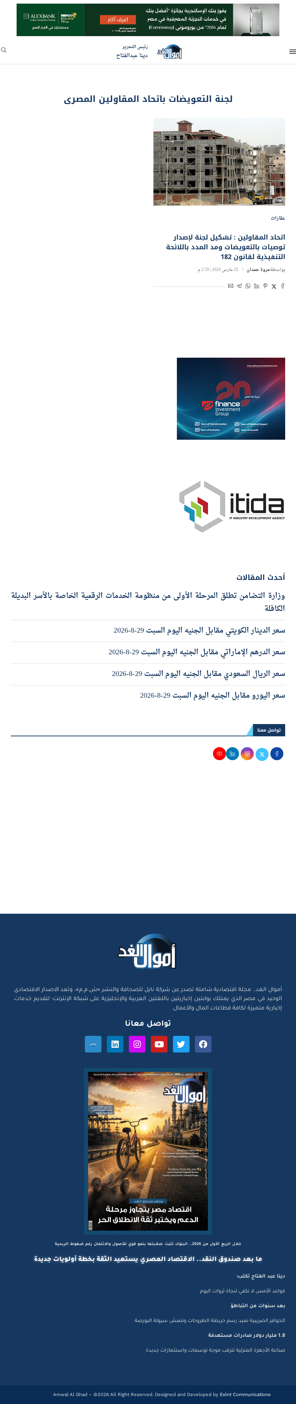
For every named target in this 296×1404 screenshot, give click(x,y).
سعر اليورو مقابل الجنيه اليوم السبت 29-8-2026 (212, 696)
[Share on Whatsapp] (248, 287)
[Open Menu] (293, 51)
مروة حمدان (258, 270)
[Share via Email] (230, 287)
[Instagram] (137, 1044)
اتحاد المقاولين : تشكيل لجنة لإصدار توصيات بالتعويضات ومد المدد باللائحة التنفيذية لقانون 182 (225, 247)
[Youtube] (159, 1044)
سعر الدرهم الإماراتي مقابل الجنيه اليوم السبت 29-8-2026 (197, 652)
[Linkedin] (115, 1044)
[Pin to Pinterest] (265, 287)
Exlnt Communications (244, 1394)
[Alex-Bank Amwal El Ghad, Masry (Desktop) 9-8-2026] (148, 10)
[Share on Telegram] (239, 287)
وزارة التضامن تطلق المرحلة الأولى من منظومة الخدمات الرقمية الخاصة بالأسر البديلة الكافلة (148, 602)
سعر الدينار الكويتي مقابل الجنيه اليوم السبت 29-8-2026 (199, 631)
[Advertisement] (148, 845)
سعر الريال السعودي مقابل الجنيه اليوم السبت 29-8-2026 (198, 674)
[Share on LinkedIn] (256, 287)
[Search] (3, 52)
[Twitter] (181, 1044)
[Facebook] (203, 1044)
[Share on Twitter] (274, 287)
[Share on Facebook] (282, 287)
